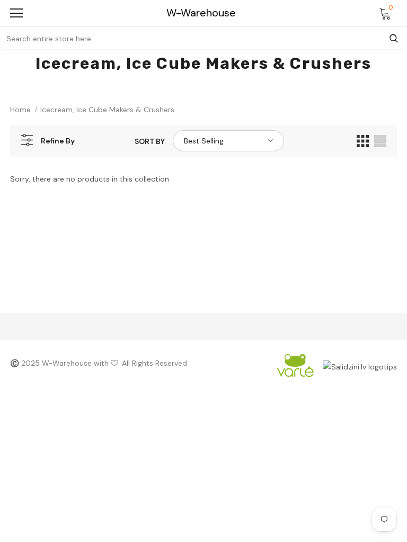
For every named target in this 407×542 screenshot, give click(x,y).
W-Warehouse (201, 13)
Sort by (150, 141)
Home (20, 109)
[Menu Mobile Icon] (16, 13)
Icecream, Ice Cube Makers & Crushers (107, 109)
